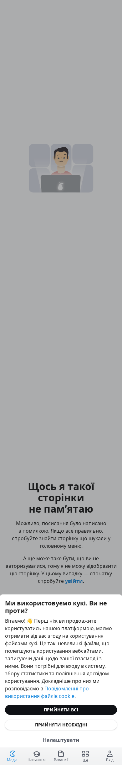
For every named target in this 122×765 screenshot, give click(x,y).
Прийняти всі (61, 710)
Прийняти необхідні (61, 725)
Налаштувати (61, 739)
